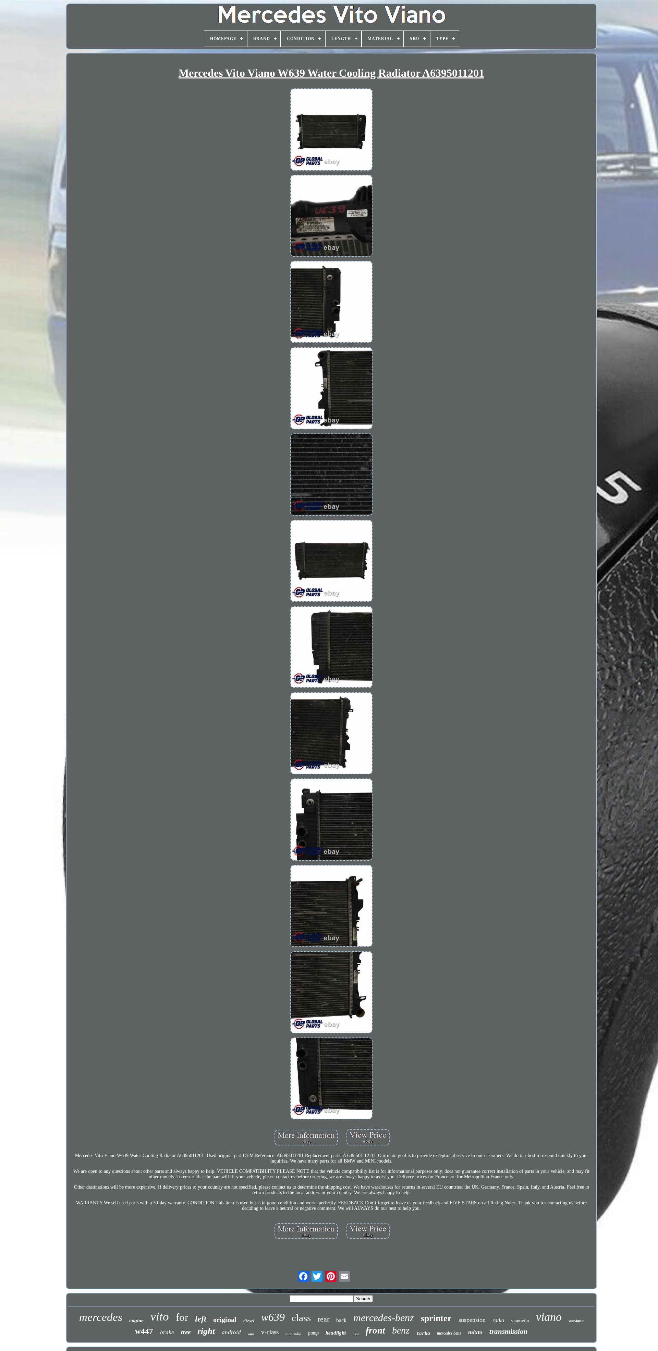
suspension (472, 1319)
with (251, 1334)
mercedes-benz (383, 1317)
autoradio (293, 1334)
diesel (248, 1320)
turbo (423, 1333)
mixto (475, 1332)
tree (186, 1332)
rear (323, 1319)
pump (313, 1333)
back (341, 1320)
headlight (336, 1333)
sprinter (436, 1318)
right (206, 1331)
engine (136, 1320)
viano (549, 1317)
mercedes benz (449, 1333)
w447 (144, 1331)
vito (159, 1316)
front (375, 1330)
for (182, 1317)
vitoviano (576, 1320)
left (200, 1318)
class (301, 1317)
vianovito (520, 1320)
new (356, 1334)
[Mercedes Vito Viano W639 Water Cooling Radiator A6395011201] (331, 130)
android (231, 1332)
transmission (508, 1331)
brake (167, 1332)
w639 (273, 1317)
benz (401, 1330)
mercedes (100, 1317)
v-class (270, 1332)
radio (498, 1320)
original (224, 1319)
